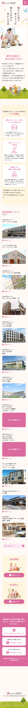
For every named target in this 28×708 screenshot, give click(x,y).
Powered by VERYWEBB (19, 705)
